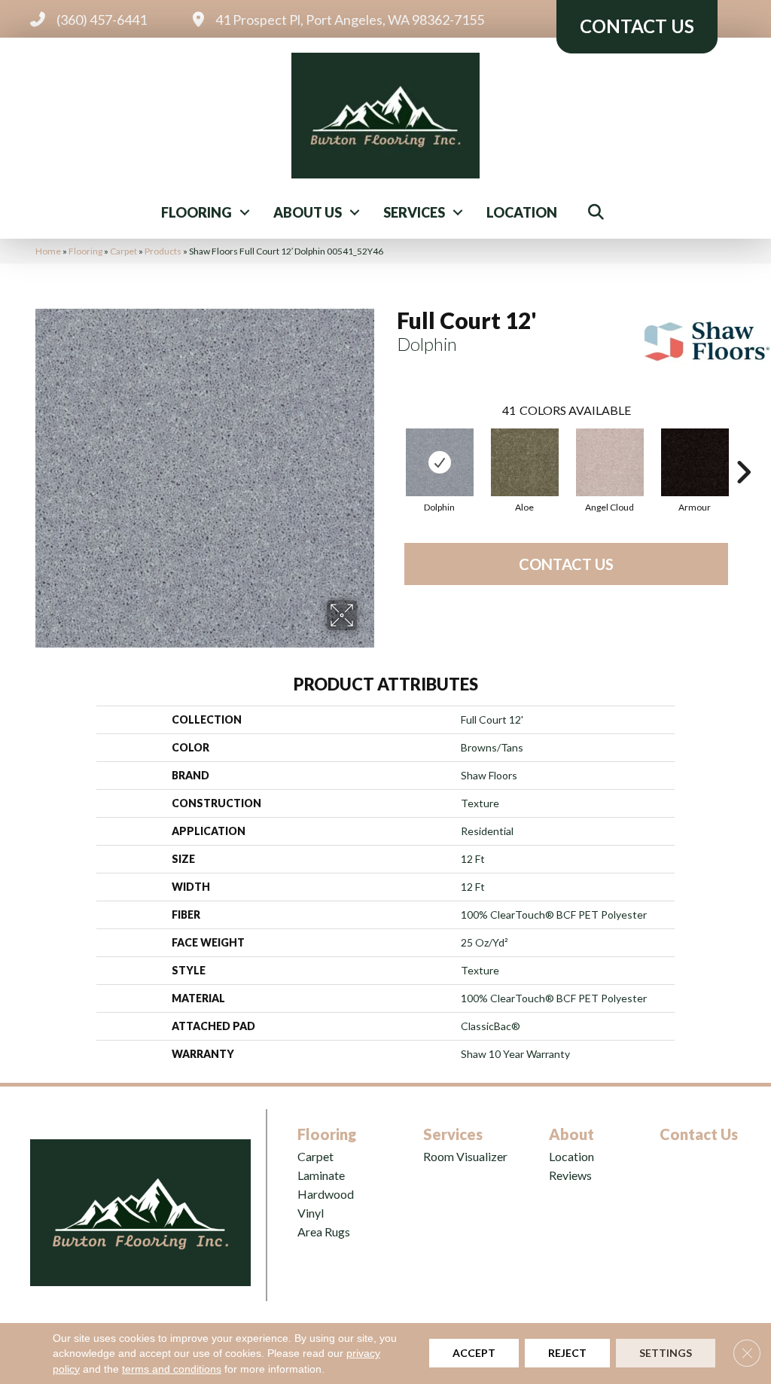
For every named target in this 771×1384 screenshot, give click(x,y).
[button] (245, 212)
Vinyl (310, 1213)
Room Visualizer (465, 1156)
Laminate (321, 1175)
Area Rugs (323, 1231)
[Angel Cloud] (610, 462)
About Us (307, 212)
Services (414, 212)
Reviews (570, 1175)
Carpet (123, 251)
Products (163, 251)
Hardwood (325, 1194)
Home (48, 251)
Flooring (196, 212)
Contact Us (566, 564)
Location (521, 212)
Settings (665, 1353)
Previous (389, 449)
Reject (567, 1353)
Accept (474, 1353)
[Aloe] (524, 462)
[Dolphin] (439, 462)
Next (743, 449)
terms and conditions (171, 1369)
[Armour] (695, 462)
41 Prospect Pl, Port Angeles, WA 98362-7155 (349, 19)
